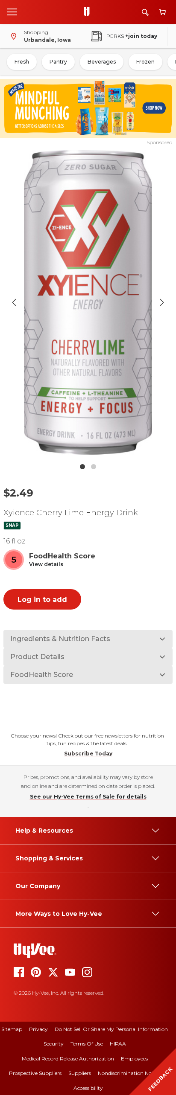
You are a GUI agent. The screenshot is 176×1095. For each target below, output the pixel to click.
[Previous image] (14, 302)
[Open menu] (12, 11)
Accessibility (88, 1088)
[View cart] (162, 12)
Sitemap (11, 1029)
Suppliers (79, 1073)
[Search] (145, 12)
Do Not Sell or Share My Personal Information (111, 1029)
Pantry (58, 61)
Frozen (145, 61)
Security (54, 1043)
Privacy (38, 1029)
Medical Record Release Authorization (68, 1058)
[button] (46, 564)
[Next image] (162, 302)
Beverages (102, 61)
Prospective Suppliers (35, 1073)
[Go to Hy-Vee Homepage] (89, 12)
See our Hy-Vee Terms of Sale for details (88, 796)
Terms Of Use (86, 1043)
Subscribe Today (88, 753)
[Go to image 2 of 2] (93, 467)
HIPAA (118, 1043)
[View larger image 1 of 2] (88, 302)
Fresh (22, 61)
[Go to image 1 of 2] (82, 467)
